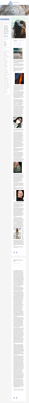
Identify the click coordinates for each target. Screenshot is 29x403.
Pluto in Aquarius (6, 82)
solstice (5, 86)
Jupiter (5, 68)
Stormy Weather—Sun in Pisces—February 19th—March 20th (18, 44)
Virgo (4, 93)
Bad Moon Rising (16, 263)
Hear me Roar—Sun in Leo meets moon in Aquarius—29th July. (6, 28)
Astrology (5, 41)
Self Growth (18, 260)
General (5, 42)
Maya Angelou (5, 75)
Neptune (5, 79)
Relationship (5, 43)
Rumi (4, 83)
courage (7, 56)
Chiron (4, 56)
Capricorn (5, 53)
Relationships (5, 44)
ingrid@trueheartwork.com (21, 247)
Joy (4, 67)
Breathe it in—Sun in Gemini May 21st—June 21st (6, 33)
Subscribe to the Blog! (4, 19)
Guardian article (15, 98)
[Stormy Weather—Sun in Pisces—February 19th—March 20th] (18, 27)
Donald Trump (5, 60)
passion (8, 79)
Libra (4, 71)
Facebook (5, 64)
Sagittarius (8, 83)
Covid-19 (5, 57)
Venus (4, 90)
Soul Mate (8, 86)
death (7, 57)
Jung (6, 67)
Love (7, 71)
